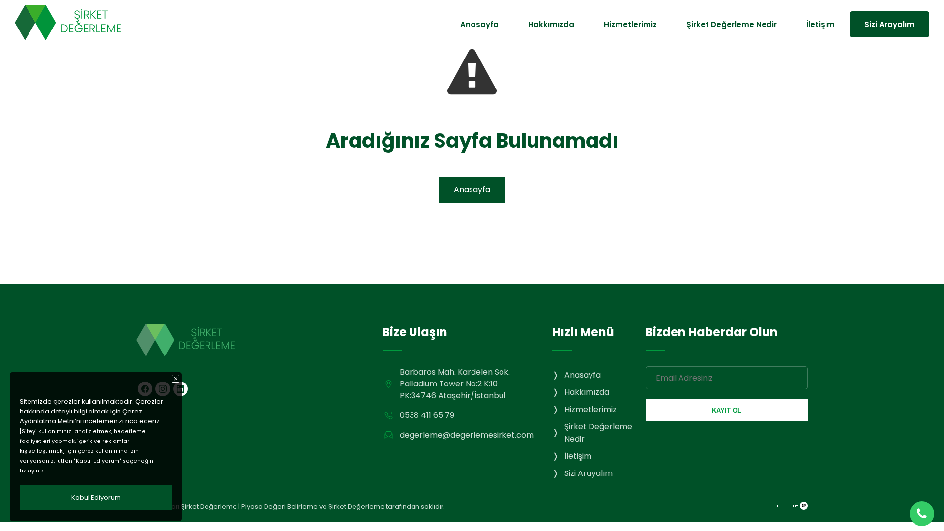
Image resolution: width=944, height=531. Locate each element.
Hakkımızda (551, 24)
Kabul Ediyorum (96, 497)
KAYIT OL (726, 410)
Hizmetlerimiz (630, 24)
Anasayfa (479, 24)
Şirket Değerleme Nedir (731, 24)
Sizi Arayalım (889, 24)
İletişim (820, 24)
